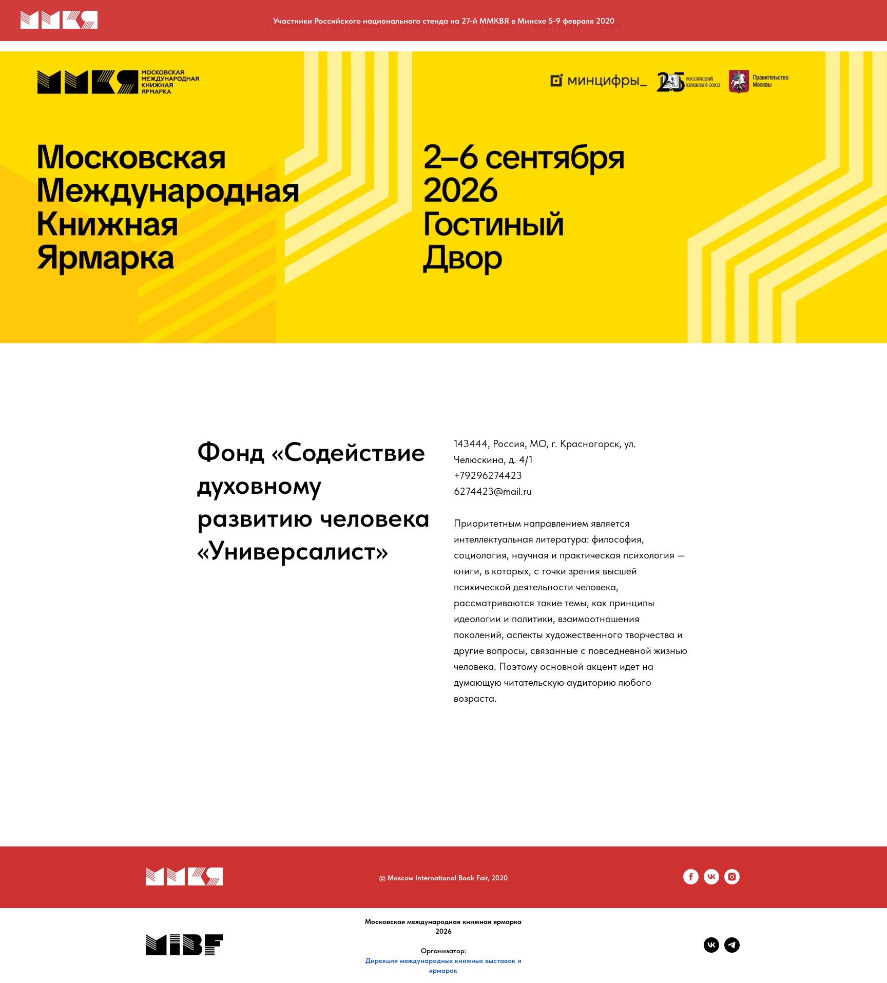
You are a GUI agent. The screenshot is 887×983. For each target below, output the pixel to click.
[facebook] (691, 881)
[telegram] (732, 950)
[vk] (711, 881)
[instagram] (732, 881)
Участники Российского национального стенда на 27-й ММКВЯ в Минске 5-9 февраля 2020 (443, 21)
